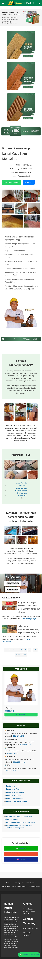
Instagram (28, 182)
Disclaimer (6, 886)
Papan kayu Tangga (13, 795)
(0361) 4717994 (10, 771)
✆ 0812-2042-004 (10, 711)
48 (35, 650)
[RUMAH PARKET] (21, 3)
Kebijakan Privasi (34, 886)
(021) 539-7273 (12, 583)
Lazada (22, 859)
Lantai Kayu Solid (22, 483)
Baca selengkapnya (29, 619)
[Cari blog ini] (39, 3)
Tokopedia (22, 848)
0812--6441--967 (33, 928)
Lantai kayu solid (12, 786)
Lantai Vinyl (22, 485)
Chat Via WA (12, 589)
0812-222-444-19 (19, 762)
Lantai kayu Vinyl (12, 789)
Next (17, 655)
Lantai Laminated (22, 488)
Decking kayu (22, 493)
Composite (22, 495)
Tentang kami (19, 883)
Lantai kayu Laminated (15, 792)
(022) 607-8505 (12, 753)
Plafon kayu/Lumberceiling (16, 801)
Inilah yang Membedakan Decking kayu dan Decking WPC (29, 629)
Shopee (22, 854)
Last (24, 655)
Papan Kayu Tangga (22, 490)
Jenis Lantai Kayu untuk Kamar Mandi (20, 822)
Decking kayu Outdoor (15, 798)
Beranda (9, 883)
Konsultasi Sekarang (11, 182)
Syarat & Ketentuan (19, 886)
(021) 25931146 (18, 736)
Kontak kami (30, 883)
